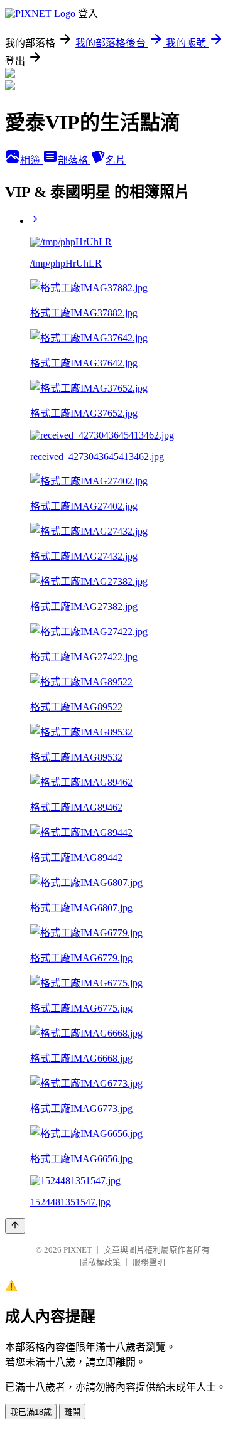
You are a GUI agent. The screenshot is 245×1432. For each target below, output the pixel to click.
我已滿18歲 (31, 1412)
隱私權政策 (100, 1262)
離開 (72, 1412)
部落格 (74, 160)
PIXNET (77, 1249)
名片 (116, 160)
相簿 (31, 160)
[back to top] (15, 1226)
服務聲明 (149, 1262)
